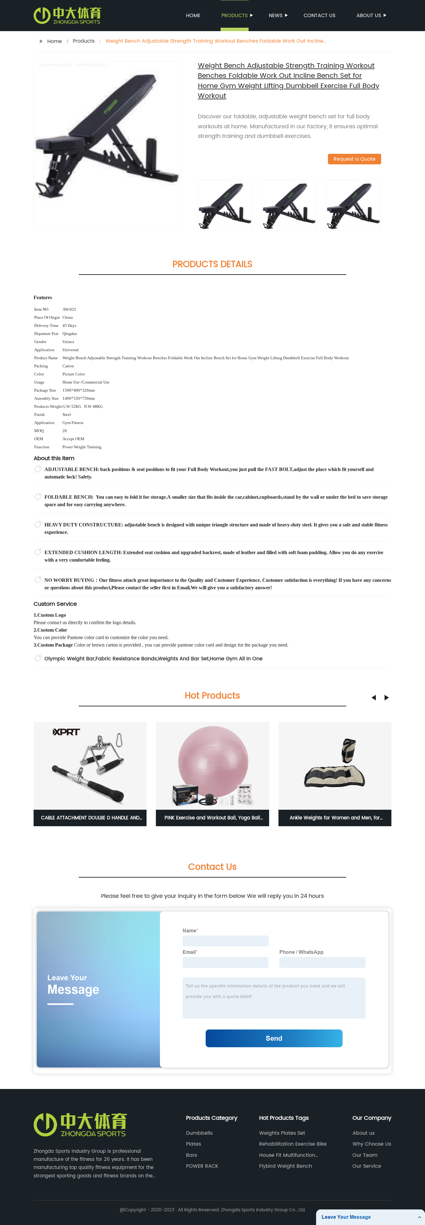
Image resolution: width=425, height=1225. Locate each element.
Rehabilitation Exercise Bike (293, 1144)
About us (369, 16)
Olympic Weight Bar (69, 659)
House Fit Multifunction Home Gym (287, 1155)
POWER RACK (202, 1166)
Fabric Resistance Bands (126, 659)
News (276, 16)
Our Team (365, 1155)
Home (193, 16)
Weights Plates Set (282, 1133)
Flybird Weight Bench (285, 1166)
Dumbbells (199, 1133)
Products (235, 16)
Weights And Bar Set (183, 659)
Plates (193, 1144)
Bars (191, 1155)
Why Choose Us (372, 1144)
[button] (373, 697)
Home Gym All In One (236, 659)
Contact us (319, 16)
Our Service (367, 1166)
